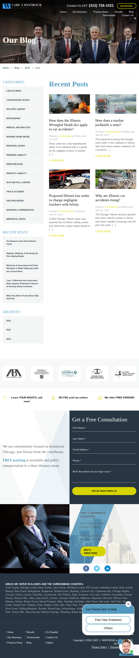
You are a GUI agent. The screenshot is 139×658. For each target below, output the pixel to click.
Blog (131, 12)
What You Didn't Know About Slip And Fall (22, 297)
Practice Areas (101, 12)
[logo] (22, 7)
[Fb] (86, 568)
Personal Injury (15, 146)
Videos (49, 642)
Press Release (14, 164)
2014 (8, 339)
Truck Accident (15, 192)
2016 (8, 321)
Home (63, 12)
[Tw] (97, 568)
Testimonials (109, 15)
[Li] (107, 568)
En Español (126, 6)
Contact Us (128, 15)
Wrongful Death (16, 219)
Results (119, 12)
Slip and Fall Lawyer (18, 182)
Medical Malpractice (18, 127)
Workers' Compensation (20, 210)
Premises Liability (16, 155)
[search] (133, 18)
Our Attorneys (80, 12)
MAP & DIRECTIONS (90, 551)
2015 (8, 330)
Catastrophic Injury (18, 100)
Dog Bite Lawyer (15, 109)
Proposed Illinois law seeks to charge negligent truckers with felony (69, 200)
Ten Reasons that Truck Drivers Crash (21, 242)
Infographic (13, 118)
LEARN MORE (57, 160)
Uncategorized (15, 201)
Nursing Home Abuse (18, 137)
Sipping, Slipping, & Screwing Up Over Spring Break (22, 254)
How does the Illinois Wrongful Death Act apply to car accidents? (68, 124)
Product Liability (16, 173)
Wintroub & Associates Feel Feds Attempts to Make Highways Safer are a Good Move (22, 268)
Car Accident (14, 91)
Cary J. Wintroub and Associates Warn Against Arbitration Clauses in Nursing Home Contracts (22, 283)
